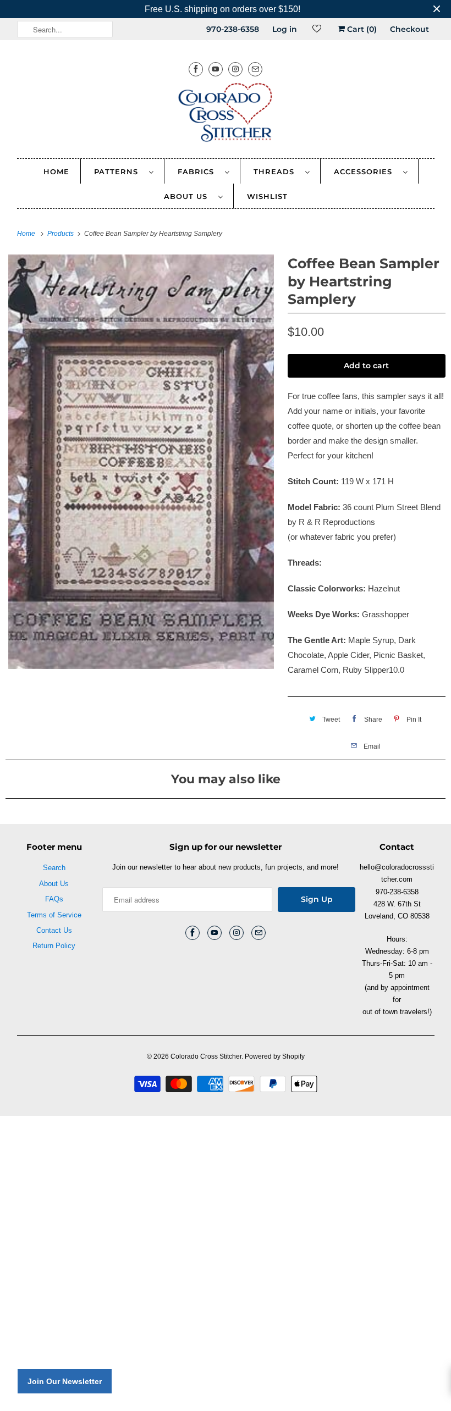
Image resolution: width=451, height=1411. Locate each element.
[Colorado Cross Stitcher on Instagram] (235, 69)
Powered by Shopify (275, 1056)
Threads (277, 171)
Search (54, 868)
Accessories (366, 171)
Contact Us (54, 930)
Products (61, 233)
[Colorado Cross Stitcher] (226, 114)
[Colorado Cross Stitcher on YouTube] (215, 69)
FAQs (54, 899)
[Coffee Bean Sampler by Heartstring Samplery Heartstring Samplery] (141, 461)
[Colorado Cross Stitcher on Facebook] (196, 69)
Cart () (361, 29)
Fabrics (198, 171)
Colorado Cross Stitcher (205, 1056)
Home (56, 171)
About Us (188, 196)
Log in (284, 29)
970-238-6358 (232, 29)
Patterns (119, 171)
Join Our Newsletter (65, 1381)
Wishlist (267, 196)
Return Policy (53, 946)
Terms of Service (54, 915)
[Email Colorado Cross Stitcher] (255, 69)
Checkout (409, 29)
